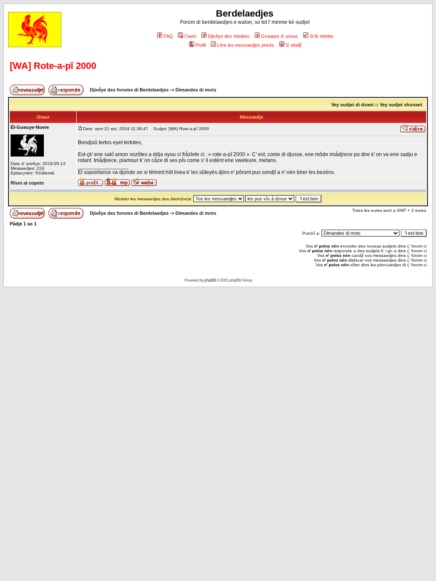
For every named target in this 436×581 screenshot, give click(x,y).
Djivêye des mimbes (229, 36)
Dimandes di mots (195, 89)
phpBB (210, 280)
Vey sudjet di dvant (352, 104)
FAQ (168, 36)
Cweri (190, 36)
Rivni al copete (27, 182)
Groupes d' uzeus (279, 36)
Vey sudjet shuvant (401, 104)
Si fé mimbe (321, 36)
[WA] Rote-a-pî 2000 (53, 65)
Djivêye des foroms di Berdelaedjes (129, 89)
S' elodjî (293, 45)
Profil (200, 45)
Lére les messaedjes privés (245, 45)
